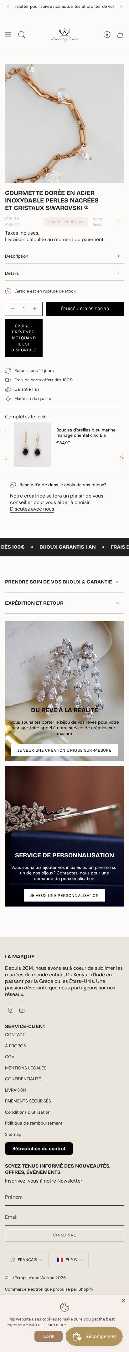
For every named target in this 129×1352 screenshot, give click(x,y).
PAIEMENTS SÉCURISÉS (28, 1101)
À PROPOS (15, 1046)
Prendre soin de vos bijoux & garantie (58, 582)
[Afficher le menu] (8, 34)
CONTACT (15, 1034)
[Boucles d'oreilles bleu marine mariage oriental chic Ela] (24, 444)
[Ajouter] (114, 457)
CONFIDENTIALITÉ (23, 1079)
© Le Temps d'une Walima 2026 (35, 1277)
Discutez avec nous (32, 509)
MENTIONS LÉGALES (25, 1068)
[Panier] (120, 34)
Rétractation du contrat (39, 1148)
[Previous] (8, 6)
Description (16, 256)
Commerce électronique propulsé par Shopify (49, 1289)
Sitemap (13, 1134)
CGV (9, 1056)
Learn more (55, 1324)
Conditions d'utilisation (27, 1112)
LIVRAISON (15, 1090)
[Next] (121, 6)
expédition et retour (34, 603)
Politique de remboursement (33, 1123)
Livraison (15, 239)
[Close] (123, 1300)
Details (12, 273)
